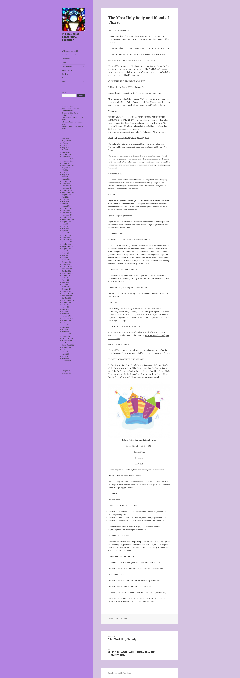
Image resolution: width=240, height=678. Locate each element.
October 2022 (67, 244)
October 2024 (67, 190)
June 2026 (65, 145)
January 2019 (66, 336)
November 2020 (67, 296)
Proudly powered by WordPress (119, 673)
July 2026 (65, 143)
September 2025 (68, 166)
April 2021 (65, 284)
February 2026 (67, 154)
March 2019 (66, 332)
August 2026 (66, 141)
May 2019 (65, 327)
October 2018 (67, 343)
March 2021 (66, 287)
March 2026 (66, 152)
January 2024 (66, 210)
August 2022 (66, 249)
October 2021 (67, 271)
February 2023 (67, 235)
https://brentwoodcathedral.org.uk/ (124, 132)
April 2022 (65, 258)
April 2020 (65, 311)
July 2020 (65, 305)
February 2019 (67, 334)
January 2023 (66, 237)
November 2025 (67, 161)
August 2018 (66, 347)
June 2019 (65, 325)
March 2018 (66, 359)
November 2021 (67, 269)
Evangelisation (67, 66)
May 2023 (65, 228)
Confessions (66, 59)
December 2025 (67, 159)
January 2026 (66, 157)
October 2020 (67, 298)
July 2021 (65, 278)
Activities (65, 78)
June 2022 (65, 253)
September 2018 (68, 345)
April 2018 (65, 356)
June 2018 (65, 352)
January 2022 (66, 264)
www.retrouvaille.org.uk (155, 335)
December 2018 (67, 338)
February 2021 (67, 289)
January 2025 (66, 183)
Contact (64, 63)
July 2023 (65, 224)
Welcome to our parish (70, 51)
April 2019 (65, 329)
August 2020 (66, 302)
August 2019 (66, 320)
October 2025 (67, 163)
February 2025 (67, 181)
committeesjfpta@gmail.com (152, 105)
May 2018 (65, 354)
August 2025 (66, 168)
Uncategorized (67, 373)
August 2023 (66, 222)
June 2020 (65, 307)
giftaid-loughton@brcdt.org (120, 215)
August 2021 (66, 275)
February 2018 (67, 361)
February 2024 (67, 208)
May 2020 (65, 309)
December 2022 (67, 240)
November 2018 (67, 341)
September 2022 (68, 246)
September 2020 (68, 300)
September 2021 (68, 273)
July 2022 (65, 251)
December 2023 (67, 213)
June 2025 (65, 172)
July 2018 (65, 350)
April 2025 (65, 177)
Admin (125, 619)
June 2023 (65, 226)
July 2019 (65, 323)
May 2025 (65, 175)
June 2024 (65, 199)
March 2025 (66, 179)
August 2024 (66, 195)
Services (65, 74)
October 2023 (67, 217)
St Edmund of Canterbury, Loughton (70, 37)
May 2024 (65, 201)
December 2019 (67, 318)
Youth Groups (67, 70)
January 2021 (66, 291)
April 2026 (65, 150)
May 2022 (65, 255)
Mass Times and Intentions (71, 55)
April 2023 (65, 231)
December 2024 (67, 186)
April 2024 (65, 204)
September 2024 (68, 192)
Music (64, 82)
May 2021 (65, 282)
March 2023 (66, 233)
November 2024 (67, 188)
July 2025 (65, 170)
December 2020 (67, 293)
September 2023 (68, 219)
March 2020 (66, 314)
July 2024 (65, 197)
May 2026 (65, 148)
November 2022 (67, 242)
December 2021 (67, 267)
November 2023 (67, 215)
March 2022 (66, 260)
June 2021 (65, 280)
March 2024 (66, 206)
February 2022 (67, 262)
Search (64, 93)
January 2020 (66, 316)
